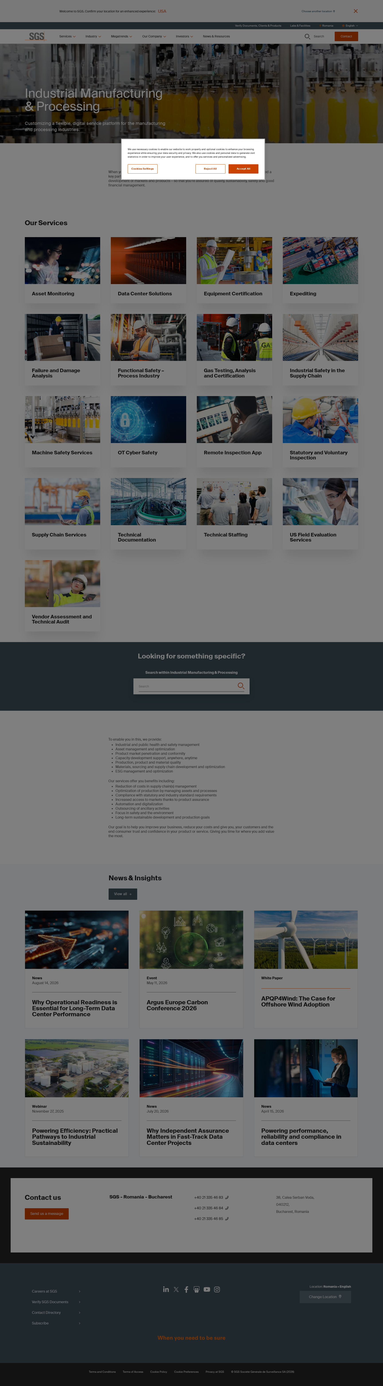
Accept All (243, 168)
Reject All (210, 168)
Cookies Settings (142, 168)
